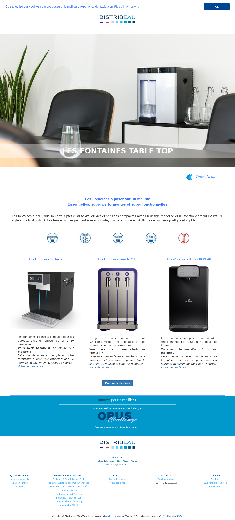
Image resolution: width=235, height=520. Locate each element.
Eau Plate (215, 479)
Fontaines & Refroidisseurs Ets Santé (68, 486)
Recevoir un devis (117, 479)
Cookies (167, 516)
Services (19, 486)
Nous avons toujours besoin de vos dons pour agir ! (117, 427)
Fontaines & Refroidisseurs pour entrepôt (68, 483)
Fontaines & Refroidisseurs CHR (68, 479)
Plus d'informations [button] (126, 6)
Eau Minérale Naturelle (215, 483)
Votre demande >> (30, 366)
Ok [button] (217, 6)
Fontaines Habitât (68, 490)
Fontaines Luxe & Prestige (68, 494)
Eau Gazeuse (215, 486)
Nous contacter (117, 483)
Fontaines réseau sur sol (68, 498)
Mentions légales (112, 516)
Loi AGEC (178, 516)
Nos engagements (19, 479)
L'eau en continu (19, 483)
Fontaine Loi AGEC (68, 505)
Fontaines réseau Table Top (68, 501)
